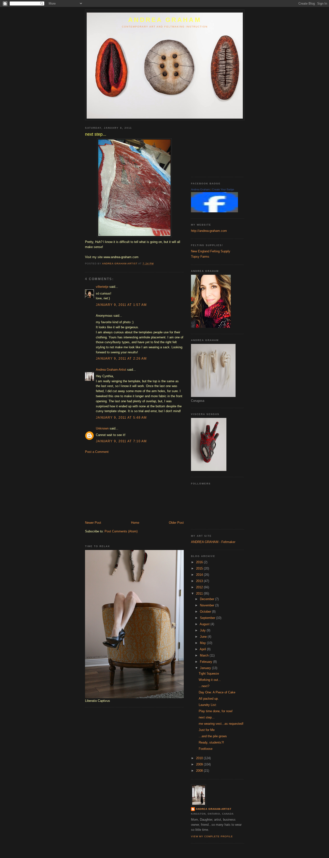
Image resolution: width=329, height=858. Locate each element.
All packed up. (209, 698)
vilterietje (102, 286)
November (207, 605)
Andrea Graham (200, 189)
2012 (200, 587)
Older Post (176, 522)
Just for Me (207, 730)
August (205, 624)
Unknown (102, 428)
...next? (204, 686)
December (207, 599)
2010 (200, 758)
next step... (207, 717)
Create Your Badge (223, 189)
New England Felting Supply (210, 251)
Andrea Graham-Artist (111, 369)
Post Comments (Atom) (121, 531)
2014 (200, 574)
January (206, 668)
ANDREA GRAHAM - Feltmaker (213, 542)
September (208, 618)
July (203, 630)
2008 (200, 770)
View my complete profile (212, 836)
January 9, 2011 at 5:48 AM (121, 417)
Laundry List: (208, 705)
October (206, 611)
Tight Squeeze (209, 673)
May (203, 643)
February (206, 662)
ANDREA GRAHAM (164, 19)
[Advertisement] (121, 487)
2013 (200, 581)
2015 (200, 568)
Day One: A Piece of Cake (217, 692)
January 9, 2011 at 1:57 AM (121, 305)
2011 (200, 593)
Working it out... (210, 680)
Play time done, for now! (216, 711)
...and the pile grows (213, 736)
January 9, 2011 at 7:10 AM (121, 441)
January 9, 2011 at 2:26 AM (121, 358)
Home (135, 522)
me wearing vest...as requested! (221, 723)
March (205, 655)
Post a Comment (97, 452)
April (203, 649)
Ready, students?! (211, 742)
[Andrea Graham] (214, 211)
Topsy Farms (200, 256)
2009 (200, 764)
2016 (200, 562)
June (204, 636)
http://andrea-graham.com (209, 231)
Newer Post (93, 522)
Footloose (205, 749)
